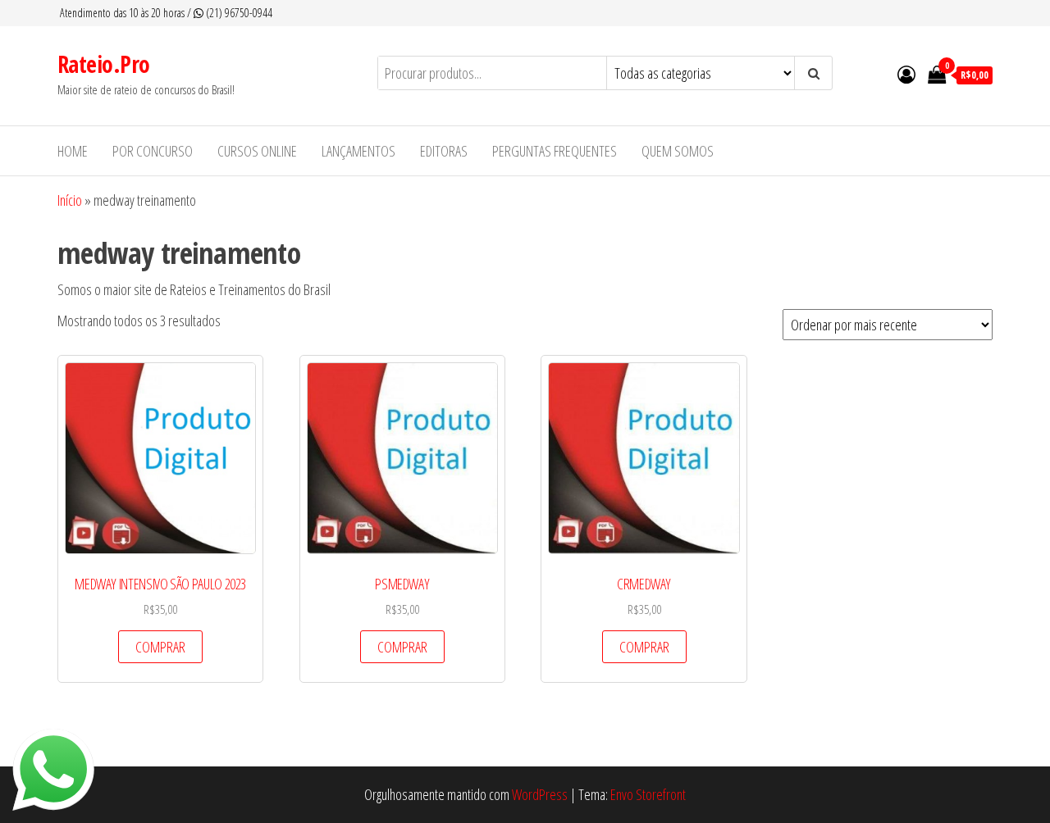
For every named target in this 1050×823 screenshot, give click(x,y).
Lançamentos (358, 151)
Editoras (444, 151)
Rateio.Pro (103, 64)
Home (72, 151)
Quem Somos (677, 151)
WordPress (540, 794)
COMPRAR (160, 647)
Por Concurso (152, 151)
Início (69, 200)
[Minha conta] (906, 73)
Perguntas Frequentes (554, 151)
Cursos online (257, 151)
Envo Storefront (648, 794)
